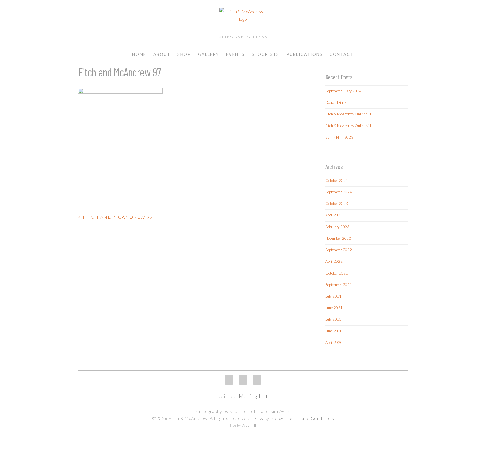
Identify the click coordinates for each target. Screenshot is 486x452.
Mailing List (253, 396)
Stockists (265, 54)
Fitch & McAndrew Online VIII (348, 114)
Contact (342, 54)
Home (139, 54)
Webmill (249, 425)
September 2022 (338, 250)
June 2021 (334, 307)
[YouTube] (257, 380)
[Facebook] (243, 380)
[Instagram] (228, 380)
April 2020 (334, 342)
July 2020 (333, 319)
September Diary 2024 (343, 91)
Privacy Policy (268, 418)
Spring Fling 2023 (339, 137)
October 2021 (336, 273)
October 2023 (336, 203)
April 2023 (334, 215)
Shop (184, 54)
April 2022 (334, 261)
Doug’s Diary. (335, 102)
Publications (304, 54)
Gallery (208, 54)
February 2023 (337, 227)
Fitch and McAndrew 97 (115, 217)
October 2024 (336, 180)
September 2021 (338, 284)
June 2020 (334, 331)
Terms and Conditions (310, 418)
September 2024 (338, 192)
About (161, 54)
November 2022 (338, 238)
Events (235, 54)
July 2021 (333, 296)
